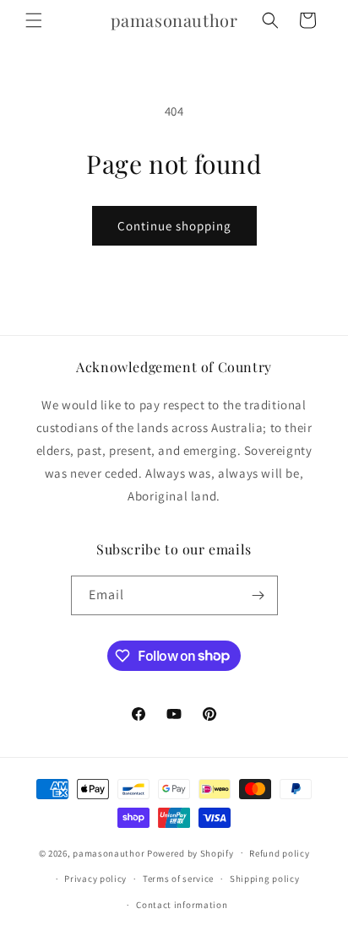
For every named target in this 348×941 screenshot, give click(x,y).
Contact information (181, 905)
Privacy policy (95, 878)
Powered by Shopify (190, 852)
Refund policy (279, 853)
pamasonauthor (108, 852)
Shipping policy (265, 878)
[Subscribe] (258, 595)
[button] (33, 20)
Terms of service (178, 878)
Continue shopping (174, 226)
